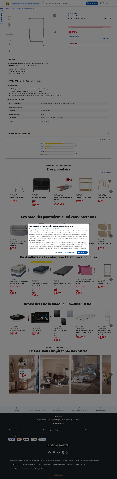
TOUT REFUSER (58, 252)
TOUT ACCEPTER (82, 252)
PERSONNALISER (69, 252)
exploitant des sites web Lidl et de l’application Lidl (46, 229)
